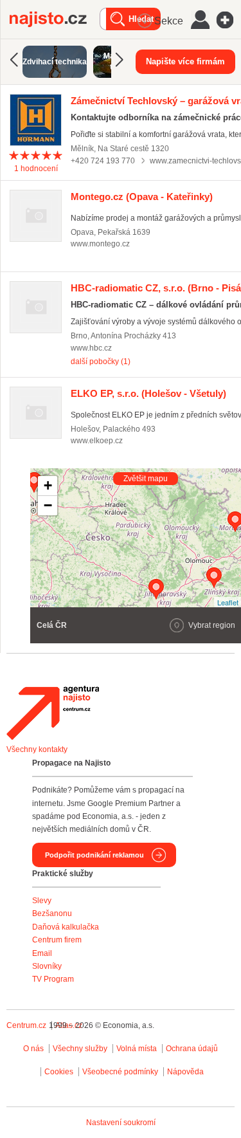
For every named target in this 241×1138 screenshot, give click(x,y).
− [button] (48, 505)
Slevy (41, 900)
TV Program (53, 979)
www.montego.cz (100, 243)
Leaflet (227, 602)
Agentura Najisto (52, 713)
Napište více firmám (185, 61)
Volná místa (136, 1048)
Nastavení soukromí (121, 1122)
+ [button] (48, 485)
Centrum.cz (26, 1025)
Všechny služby (81, 1048)
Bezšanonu (52, 913)
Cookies (58, 1071)
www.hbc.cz (91, 348)
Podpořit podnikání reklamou (94, 855)
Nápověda (185, 1071)
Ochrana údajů (192, 1048)
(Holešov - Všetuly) (148, 393)
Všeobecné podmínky (120, 1071)
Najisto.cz (55, 19)
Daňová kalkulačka (65, 927)
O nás (33, 1048)
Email (42, 953)
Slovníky (47, 966)
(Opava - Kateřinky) (142, 196)
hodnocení (36, 168)
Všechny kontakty (36, 749)
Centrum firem (57, 939)
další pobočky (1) (100, 361)
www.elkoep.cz (97, 440)
